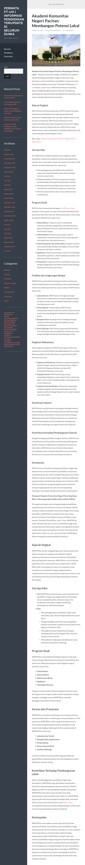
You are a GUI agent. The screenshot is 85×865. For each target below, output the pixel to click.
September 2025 (10, 167)
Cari (6, 67)
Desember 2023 (9, 246)
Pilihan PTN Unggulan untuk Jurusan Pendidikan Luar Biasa (13, 111)
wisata (6, 301)
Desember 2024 (9, 203)
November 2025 (9, 163)
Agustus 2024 (9, 220)
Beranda (7, 49)
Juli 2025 (7, 176)
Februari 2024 (9, 242)
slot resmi (7, 339)
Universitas (8, 56)
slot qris (7, 316)
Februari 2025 (9, 194)
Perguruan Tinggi (10, 283)
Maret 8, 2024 (37, 30)
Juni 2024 (7, 229)
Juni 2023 (7, 251)
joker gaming (8, 328)
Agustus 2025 (9, 172)
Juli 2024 (7, 224)
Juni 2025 (7, 181)
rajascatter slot (9, 313)
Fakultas (7, 274)
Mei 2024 (7, 233)
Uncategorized (9, 292)
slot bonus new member (12, 337)
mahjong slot (8, 333)
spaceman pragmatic (11, 318)
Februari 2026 (9, 154)
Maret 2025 (8, 189)
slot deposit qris (9, 324)
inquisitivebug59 (53, 30)
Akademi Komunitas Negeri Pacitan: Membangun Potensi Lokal (55, 20)
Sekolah (6, 288)
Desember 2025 (9, 159)
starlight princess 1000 (12, 342)
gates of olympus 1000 (12, 344)
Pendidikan (8, 53)
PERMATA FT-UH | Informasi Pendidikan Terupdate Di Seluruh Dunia (14, 21)
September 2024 (10, 216)
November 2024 (9, 207)
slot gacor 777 (9, 331)
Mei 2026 (7, 150)
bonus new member (10, 326)
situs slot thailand (10, 320)
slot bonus (7, 341)
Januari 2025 (8, 198)
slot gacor (7, 335)
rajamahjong (8, 346)
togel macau (68, 802)
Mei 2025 (7, 185)
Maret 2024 (8, 238)
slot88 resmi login (68, 208)
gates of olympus (10, 322)
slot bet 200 (8, 314)
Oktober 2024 (9, 211)
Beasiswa (7, 270)
